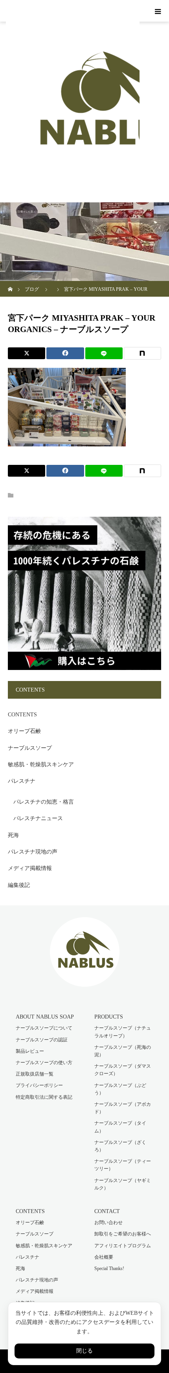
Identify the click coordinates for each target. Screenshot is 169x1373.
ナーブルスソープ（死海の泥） (122, 1050)
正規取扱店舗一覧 (34, 1074)
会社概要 (103, 1257)
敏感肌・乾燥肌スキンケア (41, 764)
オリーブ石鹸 (24, 731)
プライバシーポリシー (39, 1085)
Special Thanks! (109, 1268)
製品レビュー (30, 1051)
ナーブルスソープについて (44, 1028)
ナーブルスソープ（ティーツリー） (122, 1164)
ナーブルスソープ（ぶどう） (120, 1089)
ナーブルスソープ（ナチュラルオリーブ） (122, 1031)
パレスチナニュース (38, 818)
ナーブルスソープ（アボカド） (122, 1107)
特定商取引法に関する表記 (44, 1097)
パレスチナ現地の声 (32, 852)
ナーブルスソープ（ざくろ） (120, 1146)
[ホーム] (10, 284)
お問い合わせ (108, 1222)
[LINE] (104, 353)
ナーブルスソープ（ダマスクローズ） (122, 1069)
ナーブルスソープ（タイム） (120, 1126)
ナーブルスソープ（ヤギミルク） (122, 1184)
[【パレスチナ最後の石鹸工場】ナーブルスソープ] (84, 981)
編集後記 (19, 885)
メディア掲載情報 (30, 868)
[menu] (158, 11)
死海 (13, 835)
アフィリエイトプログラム (122, 1245)
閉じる (84, 1350)
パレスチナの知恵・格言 (43, 802)
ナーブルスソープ (30, 748)
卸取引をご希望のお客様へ (122, 1234)
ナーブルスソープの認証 (42, 1040)
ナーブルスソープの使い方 (44, 1062)
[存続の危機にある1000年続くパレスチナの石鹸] (84, 668)
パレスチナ (21, 781)
